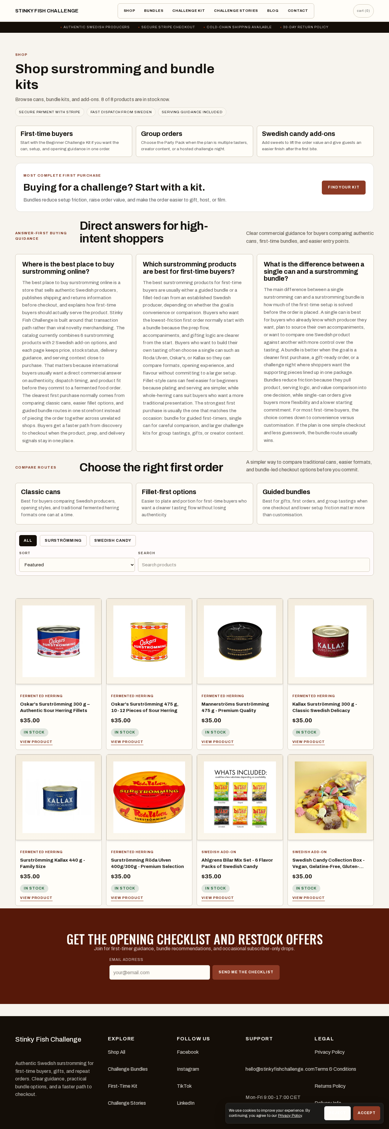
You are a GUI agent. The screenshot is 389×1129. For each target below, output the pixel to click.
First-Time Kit (122, 1086)
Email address (126, 960)
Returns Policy (330, 1086)
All (28, 540)
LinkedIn (185, 1103)
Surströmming (63, 540)
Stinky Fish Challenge (47, 10)
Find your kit (344, 187)
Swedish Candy (112, 540)
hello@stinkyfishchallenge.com (280, 1069)
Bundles (153, 10)
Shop (129, 10)
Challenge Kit (188, 10)
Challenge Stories (236, 10)
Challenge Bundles (128, 1069)
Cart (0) (363, 10)
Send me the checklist (246, 972)
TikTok (184, 1086)
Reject (337, 1113)
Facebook (188, 1052)
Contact (298, 10)
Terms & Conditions (335, 1069)
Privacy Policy (330, 1052)
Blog (273, 10)
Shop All (116, 1052)
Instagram (188, 1069)
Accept (367, 1113)
